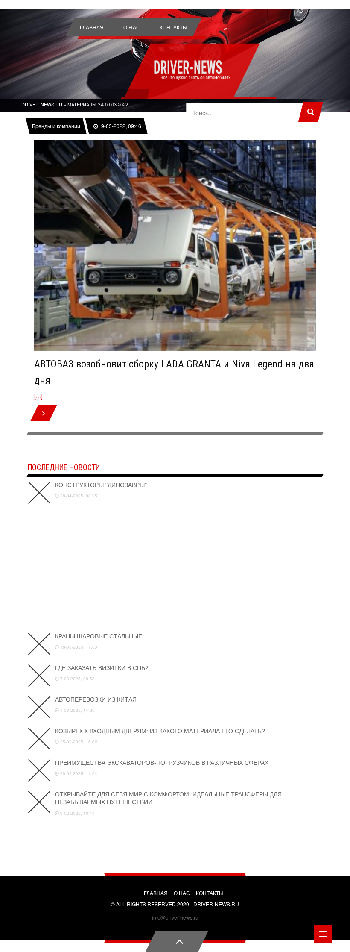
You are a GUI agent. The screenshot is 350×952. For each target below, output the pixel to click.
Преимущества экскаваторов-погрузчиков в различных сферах (161, 762)
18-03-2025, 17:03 (78, 647)
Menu (323, 934)
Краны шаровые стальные (98, 636)
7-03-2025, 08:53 (77, 679)
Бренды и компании (56, 126)
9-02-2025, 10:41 (77, 813)
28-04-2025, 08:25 (78, 496)
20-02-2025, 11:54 (78, 773)
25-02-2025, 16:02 (78, 742)
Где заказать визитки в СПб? (102, 667)
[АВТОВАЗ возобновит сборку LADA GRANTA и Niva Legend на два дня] (175, 245)
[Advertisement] (175, 568)
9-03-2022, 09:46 (121, 126)
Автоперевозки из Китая (96, 699)
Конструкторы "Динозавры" (101, 485)
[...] (38, 395)
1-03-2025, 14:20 (77, 710)
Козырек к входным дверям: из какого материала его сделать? (160, 731)
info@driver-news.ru (175, 917)
